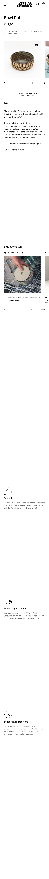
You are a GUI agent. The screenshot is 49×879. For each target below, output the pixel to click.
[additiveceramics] (24, 4)
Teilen (6, 103)
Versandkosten (24, 31)
